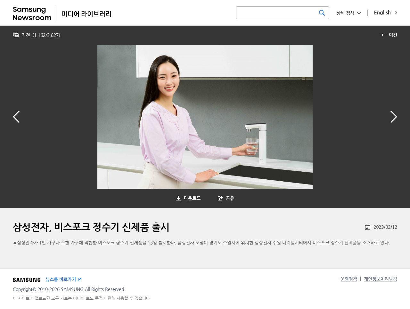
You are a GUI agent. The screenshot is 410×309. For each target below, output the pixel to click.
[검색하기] (322, 13)
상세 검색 (345, 13)
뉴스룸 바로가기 (60, 279)
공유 (230, 198)
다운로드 (192, 198)
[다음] (393, 117)
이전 (393, 35)
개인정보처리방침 (380, 278)
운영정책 (348, 278)
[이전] (16, 117)
